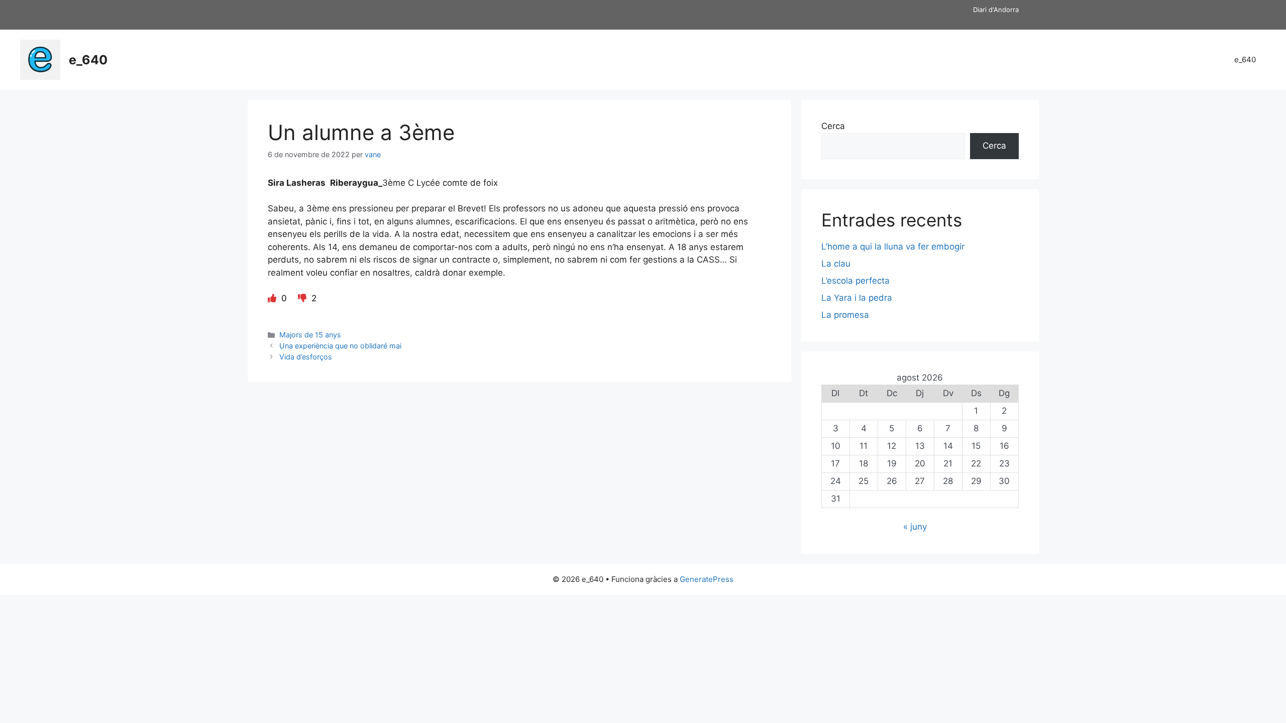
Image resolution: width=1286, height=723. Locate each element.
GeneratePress (706, 579)
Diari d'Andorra (996, 10)
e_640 (88, 59)
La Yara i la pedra (856, 298)
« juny (915, 527)
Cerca (833, 126)
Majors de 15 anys (310, 334)
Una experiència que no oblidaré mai (340, 345)
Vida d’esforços (305, 356)
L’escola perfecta (855, 281)
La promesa (845, 315)
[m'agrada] (273, 298)
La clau (835, 264)
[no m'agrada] (303, 298)
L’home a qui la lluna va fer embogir (892, 247)
